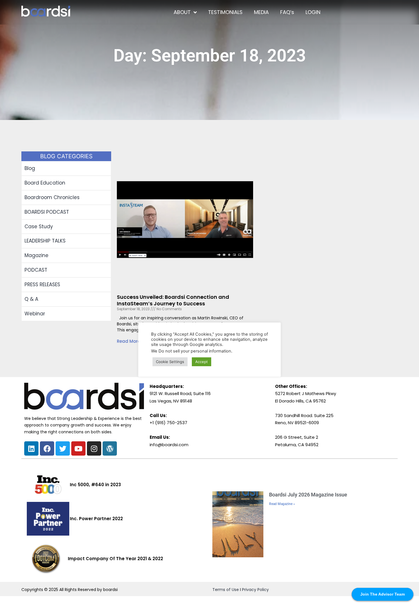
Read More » (130, 341)
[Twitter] (63, 448)
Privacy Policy (255, 589)
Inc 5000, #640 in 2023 (95, 485)
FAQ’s (287, 12)
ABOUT (182, 12)
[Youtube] (78, 448)
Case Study (39, 226)
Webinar (35, 313)
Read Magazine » (282, 504)
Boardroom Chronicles (52, 197)
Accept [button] (201, 361)
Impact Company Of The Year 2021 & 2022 (115, 559)
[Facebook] (47, 448)
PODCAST (36, 270)
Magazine (36, 255)
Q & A (31, 299)
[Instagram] (94, 448)
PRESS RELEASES (42, 284)
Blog (30, 168)
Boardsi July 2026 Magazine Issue (308, 495)
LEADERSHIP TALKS (45, 240)
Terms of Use (225, 589)
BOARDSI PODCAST (47, 212)
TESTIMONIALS (225, 12)
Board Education (45, 182)
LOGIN (313, 12)
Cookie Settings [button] (170, 361)
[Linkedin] (31, 448)
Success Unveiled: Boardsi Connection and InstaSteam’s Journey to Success (173, 300)
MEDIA (261, 12)
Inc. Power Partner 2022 (96, 519)
